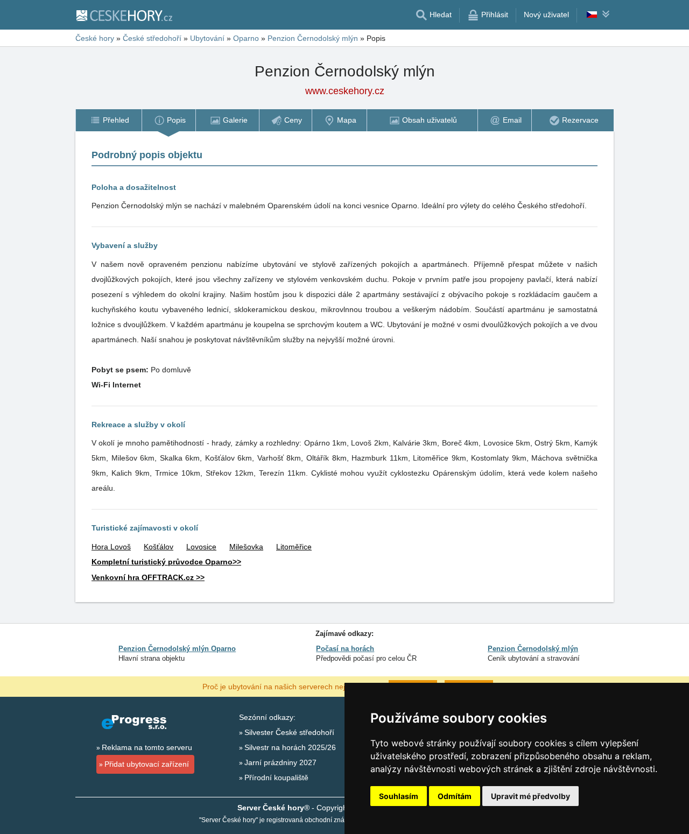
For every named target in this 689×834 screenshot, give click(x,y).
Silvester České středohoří (289, 732)
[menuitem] (108, 120)
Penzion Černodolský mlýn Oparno (177, 649)
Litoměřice (294, 546)
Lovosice (201, 546)
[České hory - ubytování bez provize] (123, 15)
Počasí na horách (345, 649)
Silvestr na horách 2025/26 (290, 747)
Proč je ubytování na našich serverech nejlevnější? (288, 686)
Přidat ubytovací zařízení (146, 764)
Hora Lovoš (111, 546)
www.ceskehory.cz (344, 91)
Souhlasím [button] (398, 796)
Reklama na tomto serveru (147, 747)
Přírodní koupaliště (276, 777)
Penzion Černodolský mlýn (533, 649)
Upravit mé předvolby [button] (530, 796)
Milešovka (246, 546)
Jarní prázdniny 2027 (280, 762)
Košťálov (158, 546)
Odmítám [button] (455, 796)
